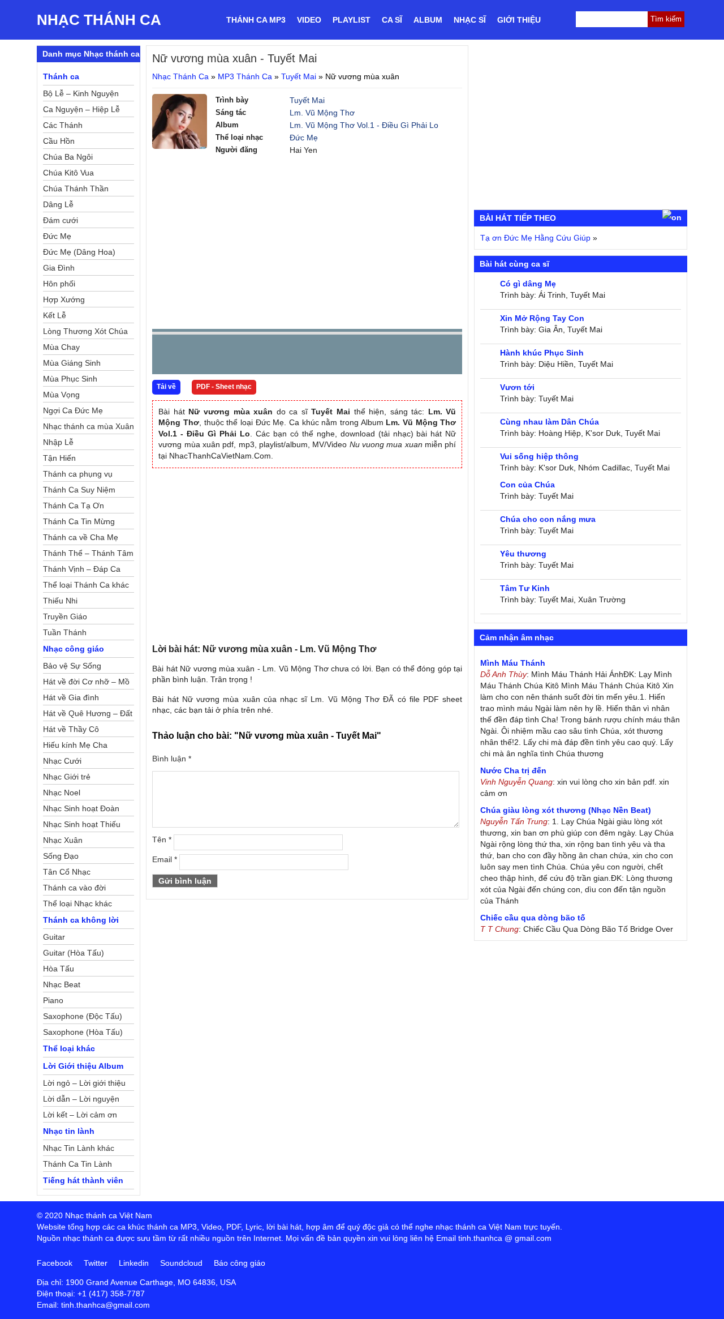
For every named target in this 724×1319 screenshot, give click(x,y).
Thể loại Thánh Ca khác (86, 584)
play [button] (196, 355)
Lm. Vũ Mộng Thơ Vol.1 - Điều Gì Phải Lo (364, 125)
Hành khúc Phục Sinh (542, 352)
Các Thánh (63, 125)
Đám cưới (60, 220)
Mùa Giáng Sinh (72, 362)
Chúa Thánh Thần (76, 188)
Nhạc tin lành (68, 1131)
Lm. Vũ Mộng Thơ (322, 112)
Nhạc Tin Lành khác (78, 1148)
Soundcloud (181, 1262)
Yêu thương (523, 553)
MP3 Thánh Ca (245, 76)
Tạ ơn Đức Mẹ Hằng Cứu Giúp (535, 237)
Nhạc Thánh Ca (99, 19)
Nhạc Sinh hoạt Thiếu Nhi (81, 826)
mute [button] (386, 355)
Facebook (54, 1262)
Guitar (54, 936)
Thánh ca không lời (81, 919)
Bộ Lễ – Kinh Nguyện (81, 93)
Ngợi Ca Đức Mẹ (73, 410)
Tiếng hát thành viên (83, 1180)
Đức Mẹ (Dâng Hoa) (79, 251)
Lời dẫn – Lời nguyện (81, 1098)
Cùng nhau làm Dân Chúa (549, 421)
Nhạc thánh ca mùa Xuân (88, 426)
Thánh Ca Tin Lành (77, 1163)
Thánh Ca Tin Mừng (79, 521)
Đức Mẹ (304, 137)
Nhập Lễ (58, 442)
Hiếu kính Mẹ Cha (75, 745)
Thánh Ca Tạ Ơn (73, 505)
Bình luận (171, 758)
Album (427, 19)
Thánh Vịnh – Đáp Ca (81, 568)
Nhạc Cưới (62, 760)
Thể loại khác (69, 1048)
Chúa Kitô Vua (68, 172)
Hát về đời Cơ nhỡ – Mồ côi (86, 683)
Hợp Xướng (64, 299)
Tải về (166, 387)
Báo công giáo (239, 1262)
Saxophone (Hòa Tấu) (83, 1032)
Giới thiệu (519, 19)
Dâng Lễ (58, 204)
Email (164, 859)
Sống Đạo (61, 855)
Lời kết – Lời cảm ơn (80, 1114)
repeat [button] (262, 357)
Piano (53, 1000)
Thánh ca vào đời (74, 887)
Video (309, 19)
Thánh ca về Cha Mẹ (80, 537)
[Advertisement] (307, 241)
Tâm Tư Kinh (525, 588)
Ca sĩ (392, 19)
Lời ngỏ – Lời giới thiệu (84, 1082)
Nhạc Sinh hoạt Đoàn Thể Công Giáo (81, 810)
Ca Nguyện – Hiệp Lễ (81, 109)
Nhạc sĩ (470, 19)
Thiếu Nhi (60, 600)
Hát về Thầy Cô (71, 729)
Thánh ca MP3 (256, 19)
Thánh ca (61, 76)
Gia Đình (59, 267)
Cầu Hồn (59, 140)
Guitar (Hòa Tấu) (73, 952)
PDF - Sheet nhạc (224, 387)
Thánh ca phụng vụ (78, 473)
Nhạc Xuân (63, 840)
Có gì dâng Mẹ (528, 283)
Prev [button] (167, 357)
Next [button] (225, 357)
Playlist (351, 19)
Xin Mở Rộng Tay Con (542, 318)
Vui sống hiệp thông (539, 456)
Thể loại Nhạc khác (77, 903)
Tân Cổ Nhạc (66, 871)
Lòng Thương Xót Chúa (85, 331)
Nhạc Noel (61, 792)
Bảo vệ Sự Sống (72, 665)
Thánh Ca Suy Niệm (79, 489)
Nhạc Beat (61, 984)
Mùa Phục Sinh (70, 378)
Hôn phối (59, 283)
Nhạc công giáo (73, 648)
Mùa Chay (61, 347)
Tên (161, 839)
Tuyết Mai (298, 76)
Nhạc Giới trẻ (66, 776)
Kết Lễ (54, 315)
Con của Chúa (527, 484)
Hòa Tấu (58, 968)
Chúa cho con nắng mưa (548, 519)
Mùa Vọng (61, 394)
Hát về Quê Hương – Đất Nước (87, 715)
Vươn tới (517, 387)
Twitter (95, 1262)
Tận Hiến (59, 457)
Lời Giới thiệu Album (83, 1065)
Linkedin (134, 1262)
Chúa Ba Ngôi (68, 156)
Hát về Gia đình (71, 697)
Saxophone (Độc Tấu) (82, 1016)
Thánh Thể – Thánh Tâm (88, 553)
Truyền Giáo (65, 616)
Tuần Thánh (65, 632)
